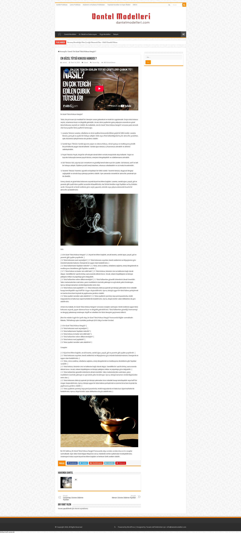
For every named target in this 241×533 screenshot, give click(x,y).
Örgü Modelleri (105, 34)
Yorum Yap (96, 62)
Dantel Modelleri (70, 34)
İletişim (115, 34)
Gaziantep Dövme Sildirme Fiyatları (73, 498)
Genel (70, 51)
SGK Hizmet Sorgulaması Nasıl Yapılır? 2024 (82, 42)
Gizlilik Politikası (61, 5)
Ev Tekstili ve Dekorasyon (88, 34)
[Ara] (184, 5)
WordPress (131, 527)
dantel (65, 62)
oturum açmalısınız (81, 508)
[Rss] (169, 4)
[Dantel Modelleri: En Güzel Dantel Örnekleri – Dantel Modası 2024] (120, 19)
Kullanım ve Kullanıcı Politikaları (94, 5)
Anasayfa (59, 34)
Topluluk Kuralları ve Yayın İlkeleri (118, 5)
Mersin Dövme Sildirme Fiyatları (124, 497)
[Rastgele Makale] (183, 34)
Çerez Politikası (75, 5)
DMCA (135, 5)
